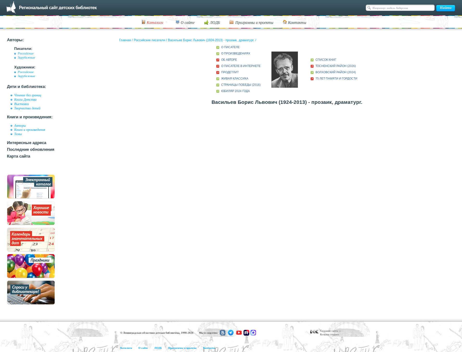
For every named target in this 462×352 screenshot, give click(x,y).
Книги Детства (25, 99)
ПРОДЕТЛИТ (230, 72)
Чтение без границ (27, 95)
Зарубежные (26, 57)
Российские (26, 53)
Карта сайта (18, 156)
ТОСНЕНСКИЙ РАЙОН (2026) (335, 66)
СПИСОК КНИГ (325, 59)
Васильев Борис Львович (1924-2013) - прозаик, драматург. (211, 40)
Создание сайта (329, 330)
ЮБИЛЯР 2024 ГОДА (235, 91)
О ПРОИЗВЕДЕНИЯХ (235, 53)
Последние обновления (30, 149)
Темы (18, 134)
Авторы (20, 125)
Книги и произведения (29, 130)
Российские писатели (149, 40)
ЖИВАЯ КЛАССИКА (234, 78)
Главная (125, 40)
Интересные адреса (26, 142)
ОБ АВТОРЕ (229, 59)
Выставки (21, 104)
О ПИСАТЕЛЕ (230, 47)
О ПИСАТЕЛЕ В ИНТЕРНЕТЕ (241, 66)
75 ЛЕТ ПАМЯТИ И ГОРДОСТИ (336, 78)
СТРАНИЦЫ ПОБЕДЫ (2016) (241, 84)
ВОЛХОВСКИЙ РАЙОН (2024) (335, 72)
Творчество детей (27, 108)
